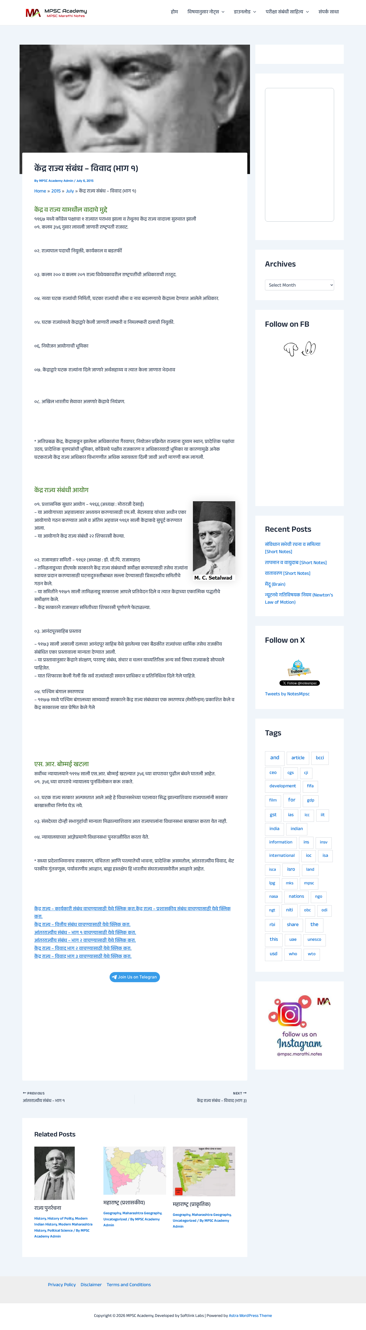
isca (272, 870)
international (282, 856)
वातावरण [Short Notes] (288, 574)
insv (323, 843)
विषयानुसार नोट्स (203, 13)
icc (307, 815)
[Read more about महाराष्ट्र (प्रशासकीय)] (134, 1171)
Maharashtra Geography (141, 1214)
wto (312, 954)
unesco (314, 940)
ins (306, 843)
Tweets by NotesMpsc (287, 695)
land (310, 870)
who (293, 954)
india (274, 829)
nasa (273, 897)
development (283, 786)
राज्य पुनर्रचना (47, 1208)
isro (291, 870)
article (298, 758)
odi (324, 911)
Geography (112, 1214)
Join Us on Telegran (137, 977)
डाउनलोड (242, 13)
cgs (290, 773)
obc (307, 911)
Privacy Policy (62, 1285)
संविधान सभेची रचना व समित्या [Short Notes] (292, 548)
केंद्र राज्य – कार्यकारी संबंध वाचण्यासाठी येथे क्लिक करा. (85, 909)
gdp (310, 801)
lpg (272, 884)
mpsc (309, 884)
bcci (320, 758)
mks (289, 883)
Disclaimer (91, 1285)
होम (174, 13)
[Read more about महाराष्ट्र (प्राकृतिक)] (204, 1172)
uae (293, 940)
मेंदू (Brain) (275, 585)
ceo (273, 773)
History (40, 1219)
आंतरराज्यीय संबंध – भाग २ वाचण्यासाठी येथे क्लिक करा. (85, 941)
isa (325, 856)
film (273, 801)
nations (296, 897)
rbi (272, 925)
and (274, 758)
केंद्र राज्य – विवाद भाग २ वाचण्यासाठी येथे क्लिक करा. (83, 949)
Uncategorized (115, 1220)
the (314, 925)
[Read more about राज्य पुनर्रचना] (54, 1174)
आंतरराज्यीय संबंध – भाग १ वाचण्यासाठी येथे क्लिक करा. (85, 933)
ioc (309, 856)
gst (273, 815)
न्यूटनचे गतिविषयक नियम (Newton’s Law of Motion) (299, 599)
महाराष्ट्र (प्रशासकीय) (124, 1203)
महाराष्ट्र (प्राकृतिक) (192, 1205)
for (292, 800)
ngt (272, 910)
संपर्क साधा (329, 13)
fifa (310, 787)
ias (291, 815)
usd (273, 954)
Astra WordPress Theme (250, 1316)
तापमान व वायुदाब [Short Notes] (296, 563)
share (292, 925)
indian (297, 829)
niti (289, 910)
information (280, 843)
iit (323, 815)
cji (306, 773)
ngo (318, 897)
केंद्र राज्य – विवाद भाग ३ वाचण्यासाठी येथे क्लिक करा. (83, 957)
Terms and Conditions (129, 1285)
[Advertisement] (134, 1029)
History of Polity (60, 1219)
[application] (222, 12)
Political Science (60, 1231)
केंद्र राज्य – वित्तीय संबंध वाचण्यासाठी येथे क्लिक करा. (82, 925)
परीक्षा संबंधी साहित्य (284, 13)
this (274, 940)
